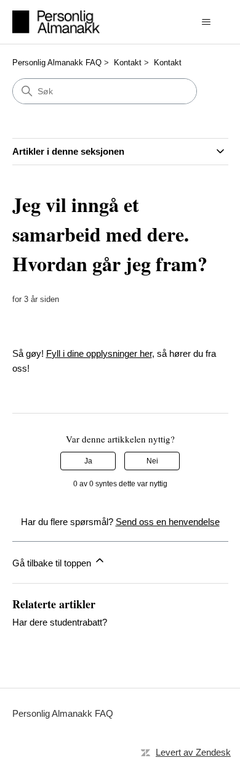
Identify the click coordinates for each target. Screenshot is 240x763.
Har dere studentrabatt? (59, 622)
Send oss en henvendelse (168, 521)
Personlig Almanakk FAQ (57, 62)
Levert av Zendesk (193, 752)
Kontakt (128, 62)
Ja (88, 461)
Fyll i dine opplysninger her (99, 353)
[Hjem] (56, 21)
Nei (152, 461)
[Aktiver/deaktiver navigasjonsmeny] (206, 22)
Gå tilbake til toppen (53, 563)
